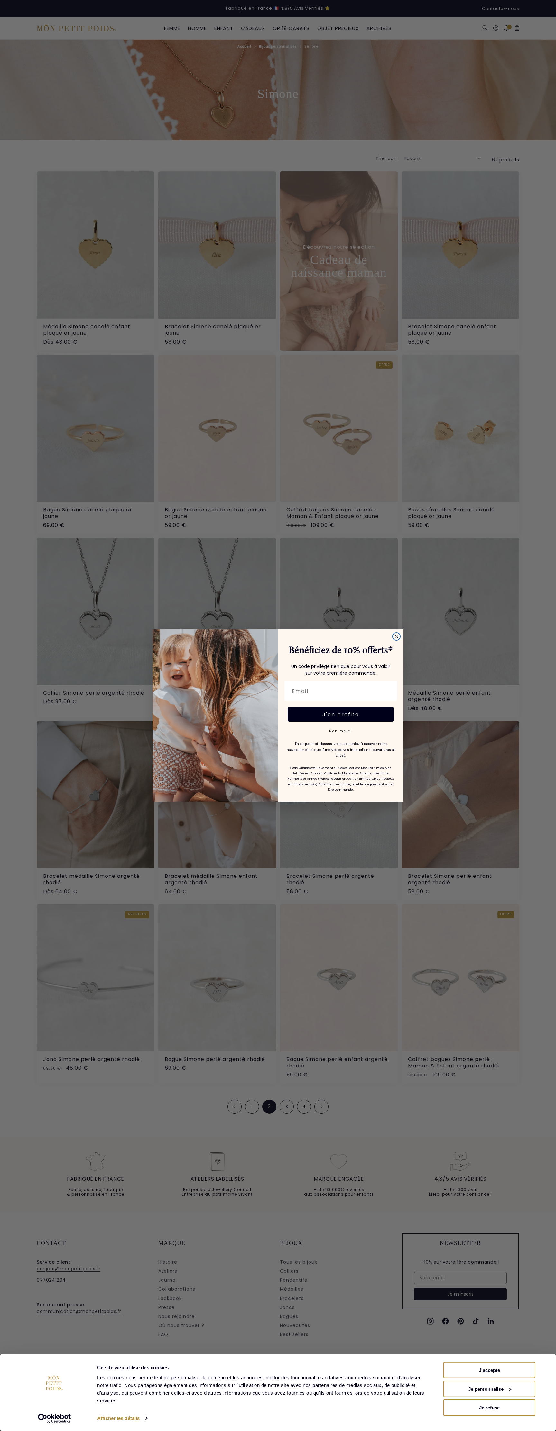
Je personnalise (486, 1388)
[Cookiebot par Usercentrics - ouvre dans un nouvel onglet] (54, 1418)
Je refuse (489, 1407)
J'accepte (489, 1370)
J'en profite (340, 714)
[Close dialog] (396, 636)
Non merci (340, 731)
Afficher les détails (118, 1418)
